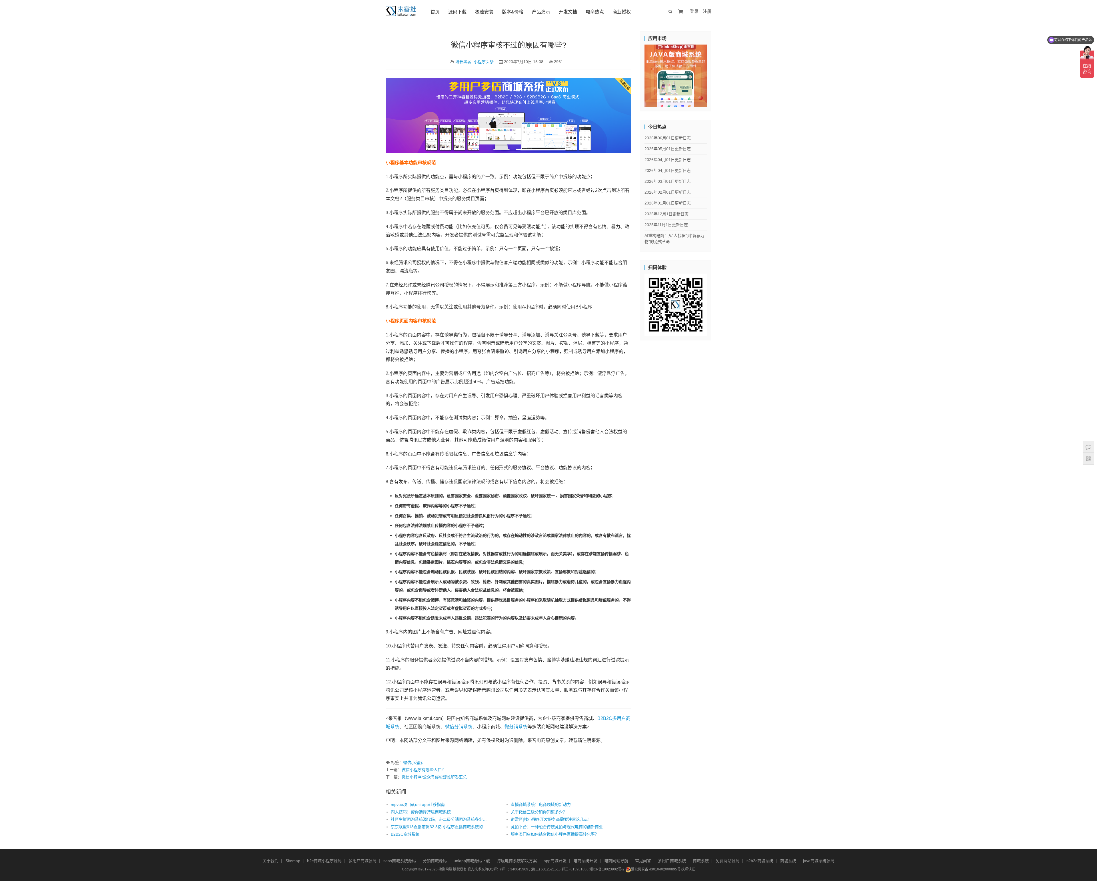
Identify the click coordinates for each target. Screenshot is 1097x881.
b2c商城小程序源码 (324, 860)
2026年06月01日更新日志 (667, 138)
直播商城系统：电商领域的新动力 (541, 804)
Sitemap (292, 860)
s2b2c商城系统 (759, 860)
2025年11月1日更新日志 (666, 224)
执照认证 (688, 869)
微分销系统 (516, 726)
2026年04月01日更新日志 (667, 159)
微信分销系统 (459, 726)
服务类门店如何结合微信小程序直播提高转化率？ (555, 834)
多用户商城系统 (672, 860)
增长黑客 (463, 61)
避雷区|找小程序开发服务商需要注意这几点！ (551, 819)
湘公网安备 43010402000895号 (655, 869)
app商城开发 (555, 860)
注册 (707, 11)
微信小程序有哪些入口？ (424, 769)
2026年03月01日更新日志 (667, 181)
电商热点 (595, 11)
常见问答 (643, 860)
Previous (634, 74)
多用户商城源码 (363, 860)
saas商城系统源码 (399, 860)
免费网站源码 (728, 860)
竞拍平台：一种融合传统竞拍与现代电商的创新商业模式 (559, 826)
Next (716, 74)
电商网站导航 (616, 860)
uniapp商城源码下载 (472, 860)
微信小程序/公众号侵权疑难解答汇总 (434, 777)
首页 (435, 11)
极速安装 (484, 11)
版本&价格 (512, 11)
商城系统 (701, 860)
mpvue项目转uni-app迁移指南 (418, 804)
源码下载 (457, 11)
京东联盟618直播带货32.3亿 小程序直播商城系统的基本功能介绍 (439, 826)
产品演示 (541, 11)
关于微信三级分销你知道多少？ (539, 812)
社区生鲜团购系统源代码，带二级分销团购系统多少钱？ (439, 819)
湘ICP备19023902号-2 (606, 869)
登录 (694, 11)
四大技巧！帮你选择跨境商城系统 (421, 812)
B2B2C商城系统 (405, 834)
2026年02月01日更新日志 (667, 192)
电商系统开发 (585, 860)
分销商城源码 (435, 860)
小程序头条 (484, 61)
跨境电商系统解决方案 (517, 860)
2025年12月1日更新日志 (666, 214)
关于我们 (271, 860)
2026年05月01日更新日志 (667, 149)
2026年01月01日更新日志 (667, 203)
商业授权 (621, 11)
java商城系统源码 (818, 860)
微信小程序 (413, 762)
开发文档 (568, 11)
